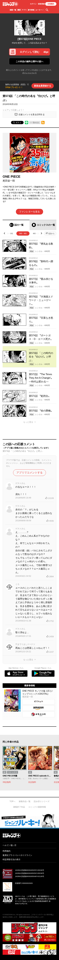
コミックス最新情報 (37, 807)
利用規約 (6, 851)
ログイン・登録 (37, 4)
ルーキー (40, 10)
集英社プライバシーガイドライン (17, 855)
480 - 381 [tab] (36, 233)
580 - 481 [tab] (23, 233)
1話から (51, 233)
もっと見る (28, 422)
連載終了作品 (19, 807)
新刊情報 (31, 10)
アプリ (24, 10)
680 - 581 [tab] (9, 233)
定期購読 (51, 4)
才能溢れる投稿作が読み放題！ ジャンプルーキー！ (29, 821)
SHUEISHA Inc (9, 914)
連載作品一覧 (24, 801)
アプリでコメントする (29, 472)
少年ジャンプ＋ (10, 4)
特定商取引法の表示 (11, 859)
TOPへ (12, 801)
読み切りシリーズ (41, 801)
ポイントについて (29, 73)
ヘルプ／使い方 (9, 845)
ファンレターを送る (29, 211)
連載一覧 (13, 10)
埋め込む (36, 123)
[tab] (16, 225)
